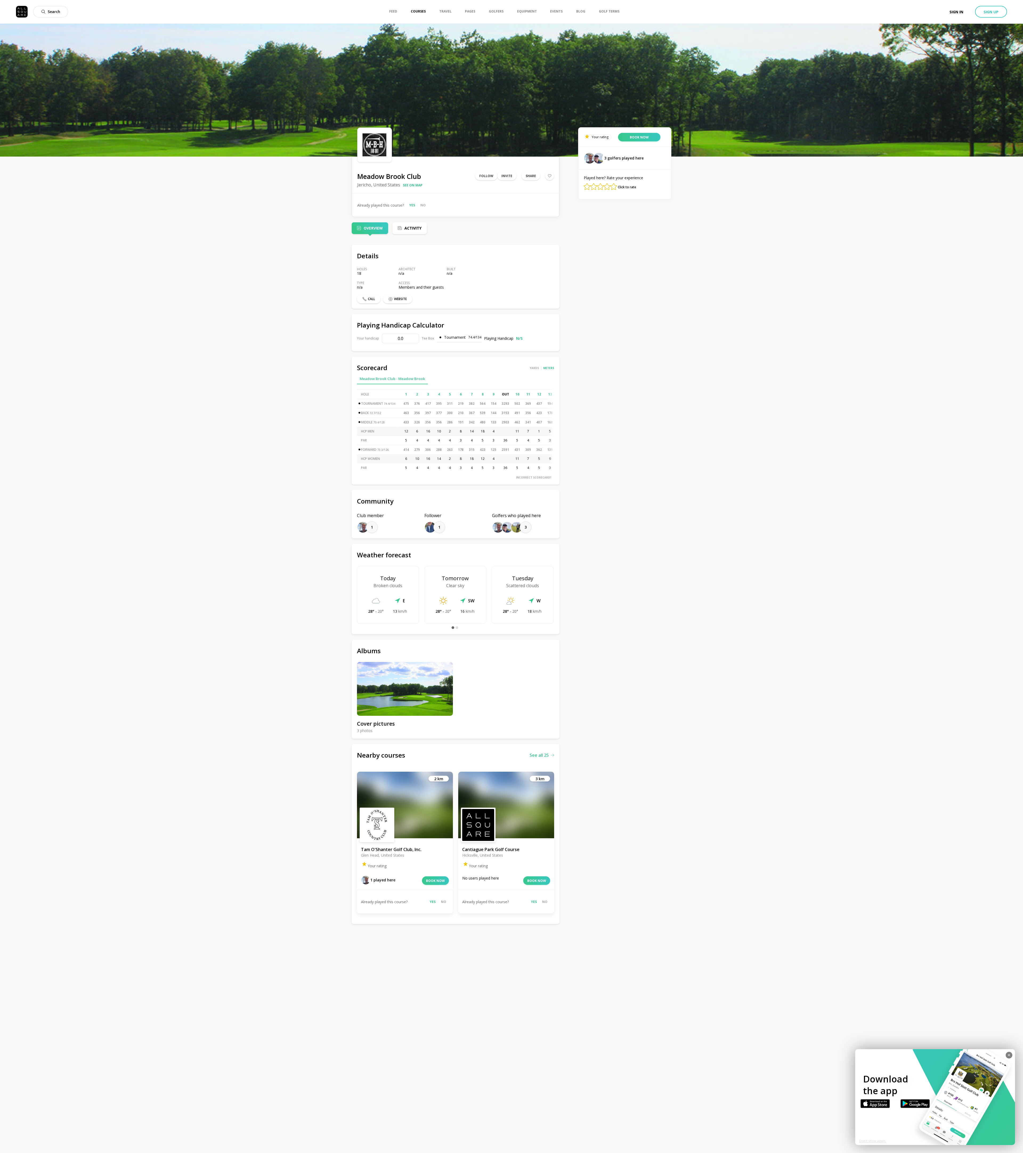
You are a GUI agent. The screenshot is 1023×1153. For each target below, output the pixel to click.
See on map (413, 185)
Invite (506, 176)
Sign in (956, 11)
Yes (412, 205)
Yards (534, 368)
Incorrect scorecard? (533, 477)
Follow (486, 176)
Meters (548, 368)
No (423, 205)
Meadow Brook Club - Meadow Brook (392, 378)
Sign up (991, 11)
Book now (435, 880)
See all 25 (539, 755)
